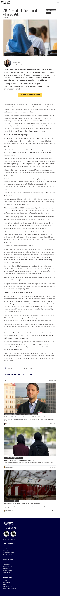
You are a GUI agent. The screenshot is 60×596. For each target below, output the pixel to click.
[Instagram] (12, 528)
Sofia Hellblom (16, 62)
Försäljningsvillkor (7, 566)
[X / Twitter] (15, 528)
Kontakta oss (6, 582)
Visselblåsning (6, 572)
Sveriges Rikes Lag (7, 554)
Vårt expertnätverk (7, 586)
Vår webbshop (6, 564)
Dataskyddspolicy (7, 570)
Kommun (48, 12)
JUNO (4, 546)
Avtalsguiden (6, 548)
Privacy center (6, 568)
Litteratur (5, 550)
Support (5, 562)
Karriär (5, 584)
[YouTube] (9, 528)
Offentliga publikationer (8, 552)
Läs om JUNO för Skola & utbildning (18, 374)
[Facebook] (4, 528)
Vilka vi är (5, 580)
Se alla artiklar (52, 380)
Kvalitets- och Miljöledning (9, 588)
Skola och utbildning (51, 10)
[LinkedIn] (7, 528)
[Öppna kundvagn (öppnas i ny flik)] (50, 2)
